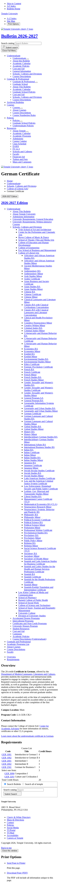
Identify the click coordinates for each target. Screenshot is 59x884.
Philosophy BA (31, 514)
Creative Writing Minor (34, 325)
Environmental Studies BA (36, 359)
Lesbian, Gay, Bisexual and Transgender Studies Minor (36, 492)
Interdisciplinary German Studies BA (41, 437)
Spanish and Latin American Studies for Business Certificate (40, 562)
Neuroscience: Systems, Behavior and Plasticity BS (39, 510)
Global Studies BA (32, 426)
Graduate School (20, 84)
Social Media (13, 827)
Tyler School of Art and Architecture (34, 229)
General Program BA (33, 400)
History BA (29, 431)
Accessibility (12, 835)
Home (9, 181)
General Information (22, 71)
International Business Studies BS (39, 447)
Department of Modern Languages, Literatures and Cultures (28, 674)
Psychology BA (31, 535)
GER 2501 (6, 767)
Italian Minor (30, 455)
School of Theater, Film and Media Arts (36, 240)
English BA (29, 354)
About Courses (19, 110)
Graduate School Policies (24, 92)
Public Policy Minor (33, 540)
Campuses (17, 634)
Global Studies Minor (34, 429)
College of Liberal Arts (17, 188)
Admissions (18, 138)
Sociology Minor (31, 556)
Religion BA (30, 543)
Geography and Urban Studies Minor (41, 411)
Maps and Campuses (22, 162)
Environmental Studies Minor (37, 362)
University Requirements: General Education (33, 219)
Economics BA (31, 349)
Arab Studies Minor (33, 276)
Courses (10, 105)
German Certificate (32, 413)
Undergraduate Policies (23, 125)
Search (11, 794)
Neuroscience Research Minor (37, 507)
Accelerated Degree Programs (26, 618)
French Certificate (32, 372)
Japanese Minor (31, 468)
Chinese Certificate (32, 294)
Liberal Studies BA (33, 496)
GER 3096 (9, 773)
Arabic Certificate (32, 279)
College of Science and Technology (34, 605)
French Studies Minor (34, 380)
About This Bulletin (22, 87)
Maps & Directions (15, 820)
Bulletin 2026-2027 (19, 36)
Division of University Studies (32, 615)
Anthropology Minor (33, 273)
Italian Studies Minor (33, 460)
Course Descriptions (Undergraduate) (29, 639)
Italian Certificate (32, 452)
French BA (29, 369)
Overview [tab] (11, 657)
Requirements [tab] (13, 659)
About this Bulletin (21, 61)
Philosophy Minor (32, 517)
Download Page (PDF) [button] (17, 873)
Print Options (13, 24)
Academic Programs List (18, 644)
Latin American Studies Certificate (39, 478)
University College (26, 613)
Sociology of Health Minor (36, 558)
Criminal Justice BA (33, 328)
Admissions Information (23, 216)
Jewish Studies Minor (34, 476)
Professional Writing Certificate (38, 530)
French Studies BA (32, 377)
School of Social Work (28, 603)
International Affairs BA (35, 444)
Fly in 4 (16, 149)
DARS (16, 146)
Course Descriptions (22, 76)
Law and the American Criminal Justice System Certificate (38, 482)
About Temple (19, 131)
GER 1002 (6, 757)
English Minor (30, 356)
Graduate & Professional (18, 79)
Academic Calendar (22, 63)
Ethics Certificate (32, 364)
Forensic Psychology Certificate (38, 367)
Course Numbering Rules (24, 115)
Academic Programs (22, 136)
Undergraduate (13, 55)
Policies (10, 118)
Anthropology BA (32, 271)
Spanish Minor (30, 584)
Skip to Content (14, 3)
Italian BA (29, 450)
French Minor (30, 374)
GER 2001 (6, 761)
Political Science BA (33, 522)
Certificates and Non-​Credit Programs (30, 623)
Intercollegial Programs (23, 621)
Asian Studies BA (32, 286)
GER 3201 (9, 776)
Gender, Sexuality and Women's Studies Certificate (38, 388)
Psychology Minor (32, 538)
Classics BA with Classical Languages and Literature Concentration (36, 312)
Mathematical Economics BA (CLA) (40, 504)
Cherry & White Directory (19, 817)
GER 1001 (6, 754)
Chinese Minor (31, 297)
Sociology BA (30, 553)
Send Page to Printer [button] (16, 863)
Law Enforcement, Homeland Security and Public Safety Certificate (41, 487)
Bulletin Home (13, 8)
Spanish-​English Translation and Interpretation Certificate (38, 588)
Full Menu (9, 51)
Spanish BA (29, 574)
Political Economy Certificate (37, 520)
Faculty (16, 154)
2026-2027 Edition (14, 203)
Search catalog (7, 43)
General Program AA (33, 398)
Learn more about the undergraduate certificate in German (27, 736)
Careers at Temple (15, 838)
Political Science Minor (34, 525)
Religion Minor (31, 546)
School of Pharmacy (27, 597)
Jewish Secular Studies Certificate (39, 470)
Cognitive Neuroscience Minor (38, 323)
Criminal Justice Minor (34, 330)
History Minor (30, 434)
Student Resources (21, 628)
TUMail (10, 833)
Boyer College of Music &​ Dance (33, 237)
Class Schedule (19, 144)
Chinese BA (29, 292)
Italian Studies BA (32, 457)
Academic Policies (21, 66)
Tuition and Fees (20, 159)
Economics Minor (32, 351)
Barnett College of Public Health (33, 600)
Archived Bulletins (15, 102)
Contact (10, 822)
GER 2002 (6, 764)
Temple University (9, 13)
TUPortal (11, 830)
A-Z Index (11, 18)
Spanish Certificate (32, 577)
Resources (11, 128)
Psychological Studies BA (36, 533)
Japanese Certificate (33, 465)
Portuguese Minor (32, 527)
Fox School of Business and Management (37, 250)
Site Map (11, 21)
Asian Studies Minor (33, 289)
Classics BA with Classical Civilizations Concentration (36, 306)
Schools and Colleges (22, 151)
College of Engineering (28, 247)
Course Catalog (20, 141)
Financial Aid (19, 156)
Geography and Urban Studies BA (39, 408)
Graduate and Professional (19, 641)
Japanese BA (30, 463)
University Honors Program (25, 626)
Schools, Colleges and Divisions (27, 74)
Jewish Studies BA (32, 473)
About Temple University (24, 214)
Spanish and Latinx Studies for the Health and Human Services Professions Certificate (39, 569)
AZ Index (11, 6)
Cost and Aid (18, 68)
